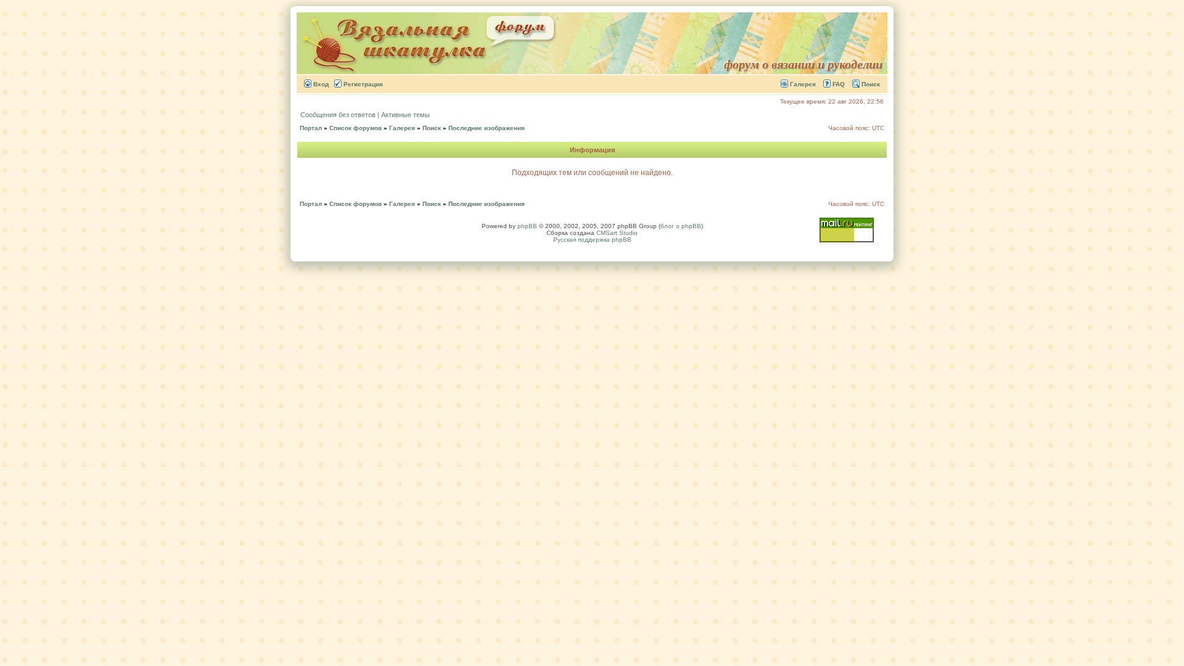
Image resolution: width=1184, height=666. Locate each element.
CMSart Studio (617, 232)
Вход (320, 84)
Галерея (802, 84)
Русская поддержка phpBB (592, 239)
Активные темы (405, 114)
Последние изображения (486, 128)
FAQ (838, 84)
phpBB (527, 226)
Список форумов (355, 128)
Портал (311, 128)
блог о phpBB (680, 226)
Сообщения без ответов (338, 114)
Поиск (870, 84)
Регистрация (362, 84)
